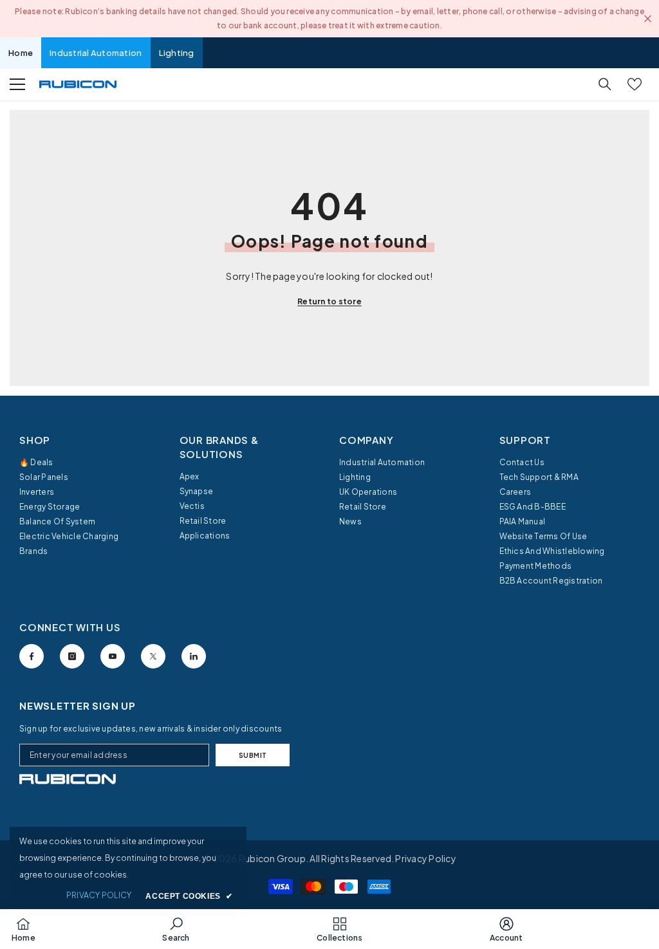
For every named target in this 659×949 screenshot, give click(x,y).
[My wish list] (634, 84)
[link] (67, 779)
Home (20, 53)
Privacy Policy (425, 858)
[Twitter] (153, 656)
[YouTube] (112, 656)
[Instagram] (72, 656)
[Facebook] (31, 656)
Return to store (329, 301)
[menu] (17, 84)
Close (648, 19)
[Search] (605, 84)
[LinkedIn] (193, 656)
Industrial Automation (96, 53)
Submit (253, 755)
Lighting (176, 53)
